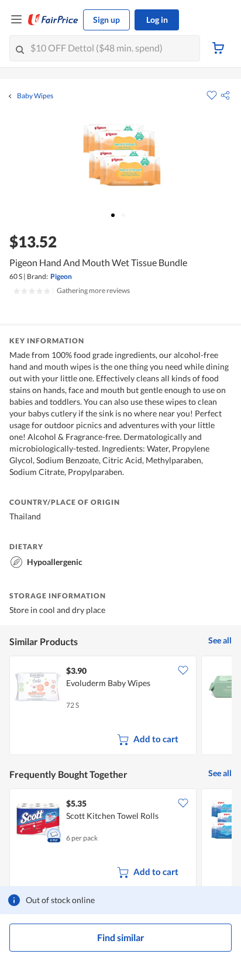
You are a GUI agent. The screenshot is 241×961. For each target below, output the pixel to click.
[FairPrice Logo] (53, 20)
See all (220, 640)
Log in (157, 20)
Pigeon (61, 276)
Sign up (106, 20)
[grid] (120, 706)
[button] (225, 95)
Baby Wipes (35, 95)
